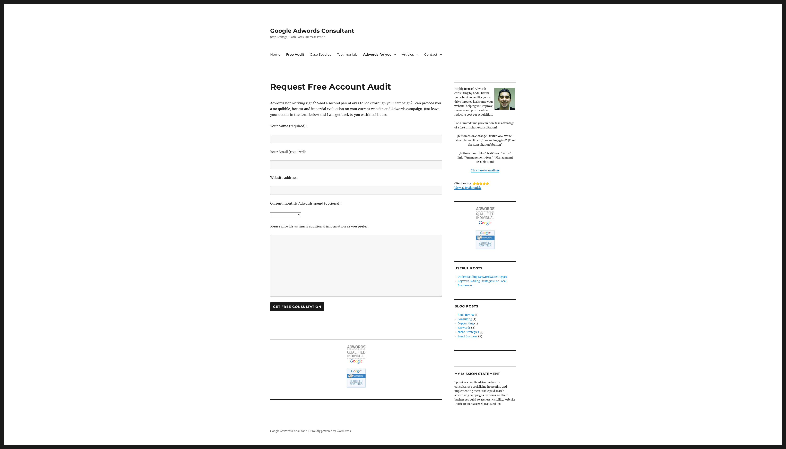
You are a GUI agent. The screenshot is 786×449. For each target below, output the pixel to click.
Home (275, 54)
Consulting (465, 319)
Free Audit (295, 54)
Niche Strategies (468, 332)
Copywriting (466, 323)
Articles (408, 54)
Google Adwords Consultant (312, 30)
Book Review (466, 315)
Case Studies (320, 54)
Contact (430, 54)
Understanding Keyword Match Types (482, 277)
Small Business (468, 336)
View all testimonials (467, 187)
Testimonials (347, 54)
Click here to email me (485, 170)
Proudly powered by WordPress (330, 431)
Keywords (464, 328)
